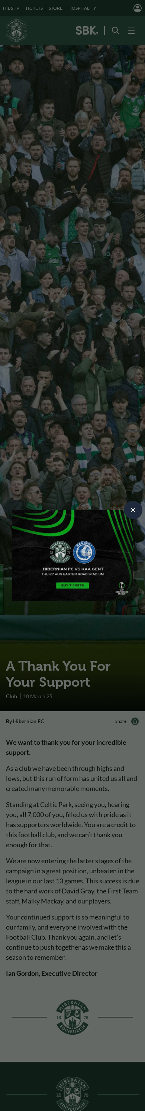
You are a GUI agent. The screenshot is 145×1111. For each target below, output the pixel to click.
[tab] (133, 510)
